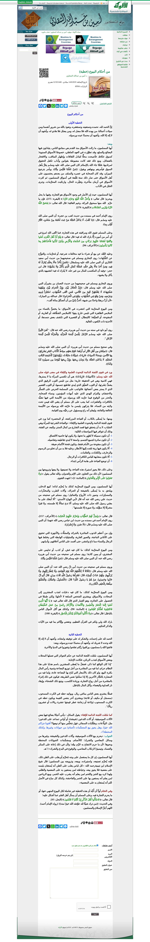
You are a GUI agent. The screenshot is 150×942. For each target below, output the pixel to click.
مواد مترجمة (123, 38)
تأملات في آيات (122, 51)
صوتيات (125, 58)
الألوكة (60, 927)
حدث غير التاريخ (122, 61)
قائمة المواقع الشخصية (122, 65)
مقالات (125, 35)
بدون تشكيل (77, 103)
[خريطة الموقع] (104, 4)
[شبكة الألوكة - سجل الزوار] (87, 4)
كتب (126, 54)
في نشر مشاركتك (31, 35)
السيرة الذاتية (122, 31)
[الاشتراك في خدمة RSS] (101, 4)
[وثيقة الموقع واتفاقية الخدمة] (73, 4)
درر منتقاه (124, 41)
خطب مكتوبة (123, 48)
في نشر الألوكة (31, 39)
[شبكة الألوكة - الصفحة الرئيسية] (96, 4)
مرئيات (125, 45)
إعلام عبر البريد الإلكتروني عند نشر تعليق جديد (84, 845)
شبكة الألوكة (77, 32)
